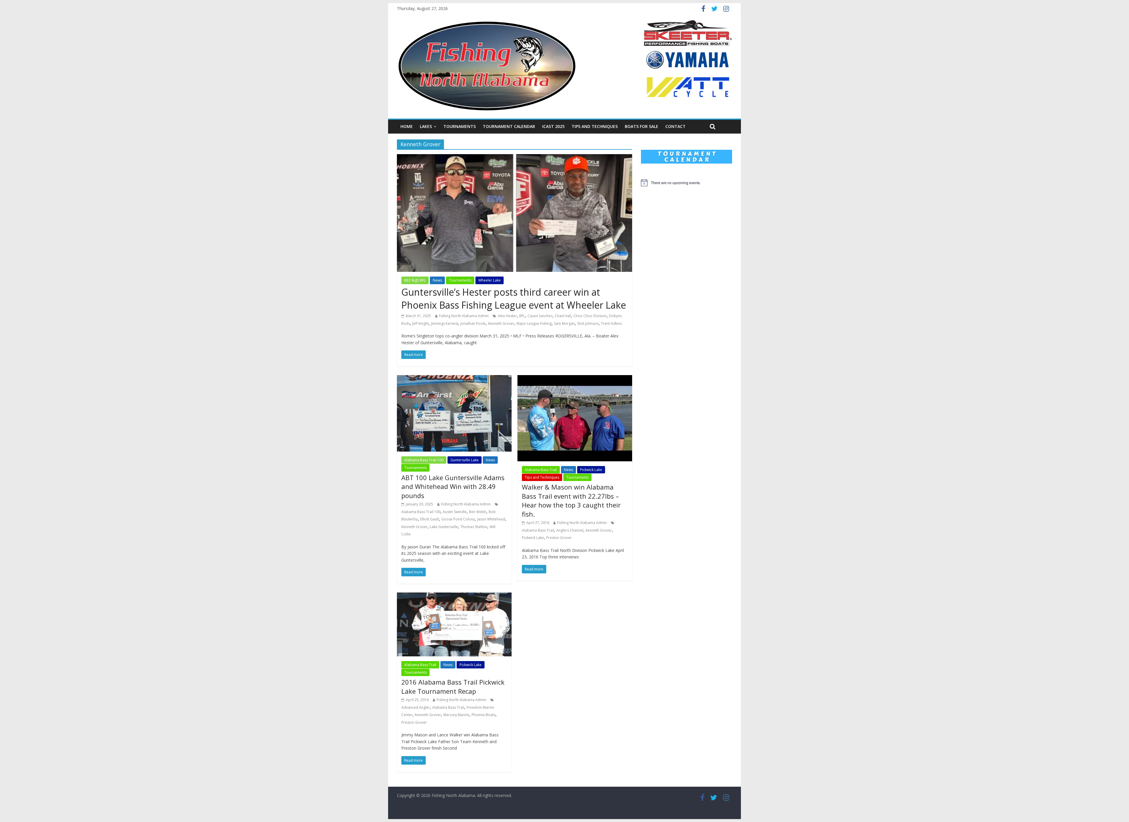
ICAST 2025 (553, 126)
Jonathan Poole (473, 323)
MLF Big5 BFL (415, 280)
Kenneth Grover (501, 323)
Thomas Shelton (473, 526)
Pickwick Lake (591, 469)
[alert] (686, 182)
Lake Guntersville (444, 526)
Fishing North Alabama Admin (464, 315)
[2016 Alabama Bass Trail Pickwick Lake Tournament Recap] (454, 596)
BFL (522, 315)
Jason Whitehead (491, 519)
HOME (406, 126)
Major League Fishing (534, 323)
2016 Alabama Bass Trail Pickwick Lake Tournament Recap (453, 686)
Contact (675, 126)
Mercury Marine (456, 714)
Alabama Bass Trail (541, 469)
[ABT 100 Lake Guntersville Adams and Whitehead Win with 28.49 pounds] (454, 378)
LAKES (426, 126)
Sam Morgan (564, 323)
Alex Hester (507, 315)
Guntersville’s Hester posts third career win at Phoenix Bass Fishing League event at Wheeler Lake (513, 299)
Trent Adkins (611, 323)
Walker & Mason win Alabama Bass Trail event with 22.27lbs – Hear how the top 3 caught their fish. (571, 500)
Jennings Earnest (444, 323)
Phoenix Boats (483, 714)
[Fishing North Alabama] (487, 23)
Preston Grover (559, 537)
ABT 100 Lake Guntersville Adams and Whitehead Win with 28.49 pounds (453, 486)
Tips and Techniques (595, 126)
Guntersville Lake (464, 459)
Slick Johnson (588, 323)
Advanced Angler (415, 707)
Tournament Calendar (509, 126)
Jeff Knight (420, 323)
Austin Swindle (455, 511)
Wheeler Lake (489, 280)
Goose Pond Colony (458, 519)
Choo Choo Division (590, 315)
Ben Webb (477, 511)
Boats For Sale (641, 126)
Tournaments (459, 126)
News (437, 280)
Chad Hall (563, 315)
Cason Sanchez (539, 315)
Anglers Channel (569, 530)
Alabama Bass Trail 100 (423, 459)
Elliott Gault (429, 519)
